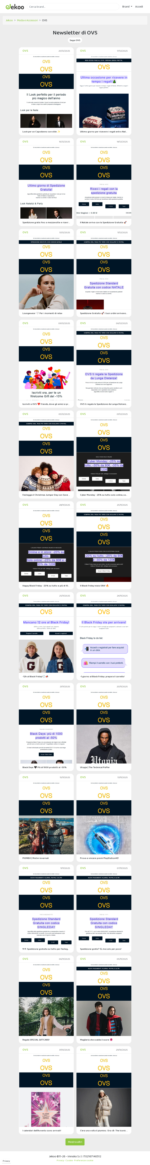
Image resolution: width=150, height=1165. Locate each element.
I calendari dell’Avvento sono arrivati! (41, 1130)
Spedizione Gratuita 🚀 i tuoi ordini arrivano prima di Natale (104, 313)
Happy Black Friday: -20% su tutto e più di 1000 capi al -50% (46, 585)
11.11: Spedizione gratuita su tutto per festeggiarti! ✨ (46, 949)
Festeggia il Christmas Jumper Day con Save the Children (46, 495)
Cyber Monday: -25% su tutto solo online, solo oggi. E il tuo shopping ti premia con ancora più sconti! (104, 495)
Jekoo (9, 20)
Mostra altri (75, 1142)
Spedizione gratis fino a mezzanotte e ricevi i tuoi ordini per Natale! (46, 222)
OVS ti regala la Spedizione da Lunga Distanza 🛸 (104, 404)
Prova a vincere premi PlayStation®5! (99, 858)
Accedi (139, 6)
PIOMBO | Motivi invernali (35, 858)
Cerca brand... (35, 12)
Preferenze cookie (83, 1160)
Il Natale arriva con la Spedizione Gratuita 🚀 (103, 222)
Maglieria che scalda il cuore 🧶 (96, 1039)
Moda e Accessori (27, 20)
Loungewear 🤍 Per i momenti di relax (42, 313)
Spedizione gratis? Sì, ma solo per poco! (100, 949)
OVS (25, 51)
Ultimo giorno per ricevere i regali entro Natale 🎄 (104, 131)
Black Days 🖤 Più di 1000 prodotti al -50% (44, 767)
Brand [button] (126, 6)
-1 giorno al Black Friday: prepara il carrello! (102, 676)
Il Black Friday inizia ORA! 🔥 (94, 585)
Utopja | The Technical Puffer (95, 767)
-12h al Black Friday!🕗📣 (35, 676)
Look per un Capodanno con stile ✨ (41, 131)
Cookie (69, 1160)
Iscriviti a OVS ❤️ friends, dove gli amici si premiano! (46, 404)
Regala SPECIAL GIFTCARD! (36, 1039)
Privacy (6, 1161)
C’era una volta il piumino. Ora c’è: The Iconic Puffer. (104, 1130)
